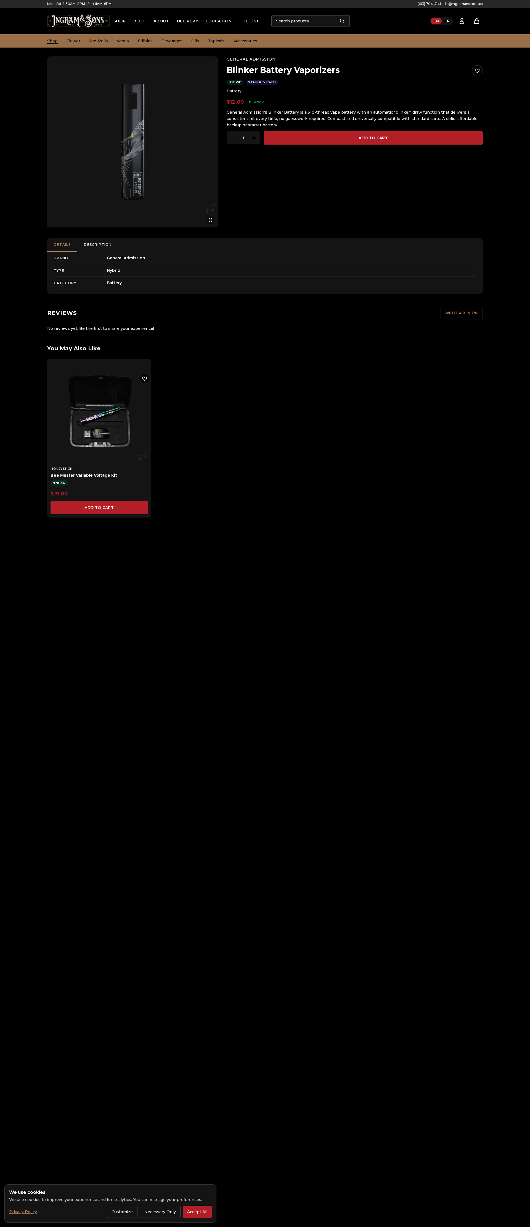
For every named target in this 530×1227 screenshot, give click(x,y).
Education (219, 21)
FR (447, 21)
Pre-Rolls (98, 40)
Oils (195, 40)
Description (98, 244)
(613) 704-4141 (429, 4)
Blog (139, 21)
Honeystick (62, 469)
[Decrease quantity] (233, 138)
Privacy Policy (23, 1211)
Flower (73, 40)
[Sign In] (461, 21)
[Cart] (477, 21)
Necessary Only (160, 1211)
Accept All (197, 1211)
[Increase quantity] (254, 138)
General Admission (251, 59)
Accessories (245, 40)
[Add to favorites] (477, 70)
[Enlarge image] (132, 141)
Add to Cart (373, 137)
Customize (122, 1211)
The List (249, 21)
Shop (119, 21)
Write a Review (461, 313)
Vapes (123, 40)
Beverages (171, 40)
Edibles (145, 40)
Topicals (216, 40)
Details (62, 244)
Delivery (187, 21)
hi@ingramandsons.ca (464, 4)
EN (436, 21)
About (161, 21)
